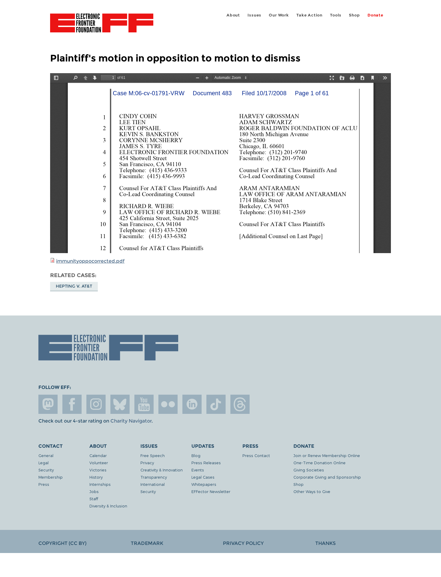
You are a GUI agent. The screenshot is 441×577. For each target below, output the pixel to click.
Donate (375, 15)
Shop (354, 15)
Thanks (325, 543)
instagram (96, 404)
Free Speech (152, 455)
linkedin (192, 404)
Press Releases (206, 462)
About (233, 15)
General (45, 455)
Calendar (98, 455)
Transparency (153, 477)
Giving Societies (308, 470)
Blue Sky (120, 404)
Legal (43, 462)
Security (46, 470)
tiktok (216, 404)
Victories (97, 470)
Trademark (147, 543)
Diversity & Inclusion (108, 506)
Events (197, 470)
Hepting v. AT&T (74, 286)
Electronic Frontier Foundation (101, 26)
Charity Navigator (131, 421)
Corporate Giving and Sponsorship (327, 477)
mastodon (48, 404)
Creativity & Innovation (161, 470)
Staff (93, 498)
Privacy (147, 462)
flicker (168, 404)
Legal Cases (202, 477)
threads (240, 404)
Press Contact (256, 455)
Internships (100, 484)
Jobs (94, 491)
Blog (195, 455)
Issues (254, 15)
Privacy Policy (243, 543)
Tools (335, 15)
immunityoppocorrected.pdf (90, 261)
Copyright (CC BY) (62, 543)
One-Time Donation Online (319, 462)
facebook (72, 404)
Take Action (309, 15)
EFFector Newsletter (210, 491)
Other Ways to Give (311, 491)
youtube (144, 404)
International (152, 484)
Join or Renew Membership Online (326, 455)
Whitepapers (203, 484)
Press (43, 484)
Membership (50, 477)
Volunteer (98, 462)
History (96, 477)
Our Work (279, 15)
